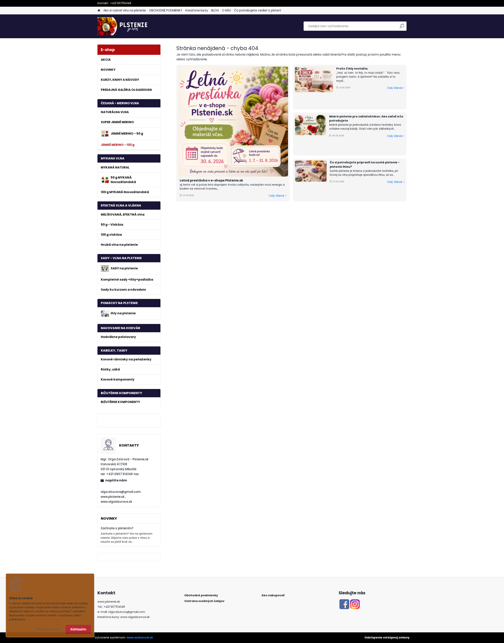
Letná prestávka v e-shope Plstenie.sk (211, 180)
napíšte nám (116, 480)
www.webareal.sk (140, 637)
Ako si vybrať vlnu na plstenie (124, 10)
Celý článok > (277, 196)
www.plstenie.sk (108, 602)
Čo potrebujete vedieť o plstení (257, 10)
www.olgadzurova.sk (135, 617)
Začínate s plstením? (117, 528)
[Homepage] (98, 10)
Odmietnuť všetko (47, 629)
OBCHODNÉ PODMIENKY (165, 10)
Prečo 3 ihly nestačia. (352, 69)
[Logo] (124, 26)
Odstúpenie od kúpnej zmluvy (387, 637)
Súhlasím (78, 629)
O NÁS (226, 10)
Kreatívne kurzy (196, 10)
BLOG (215, 10)
